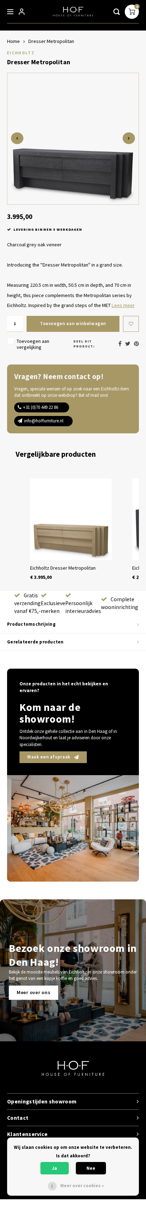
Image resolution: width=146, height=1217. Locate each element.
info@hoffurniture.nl (43, 421)
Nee (90, 1168)
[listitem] (70, 530)
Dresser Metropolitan (51, 41)
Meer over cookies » (82, 1186)
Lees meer (123, 305)
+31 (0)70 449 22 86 (40, 407)
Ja (54, 1168)
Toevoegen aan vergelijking (33, 344)
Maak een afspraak (49, 757)
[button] (14, 529)
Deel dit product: (84, 344)
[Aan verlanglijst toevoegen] (131, 324)
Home (13, 41)
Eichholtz (21, 52)
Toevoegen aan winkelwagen (73, 323)
